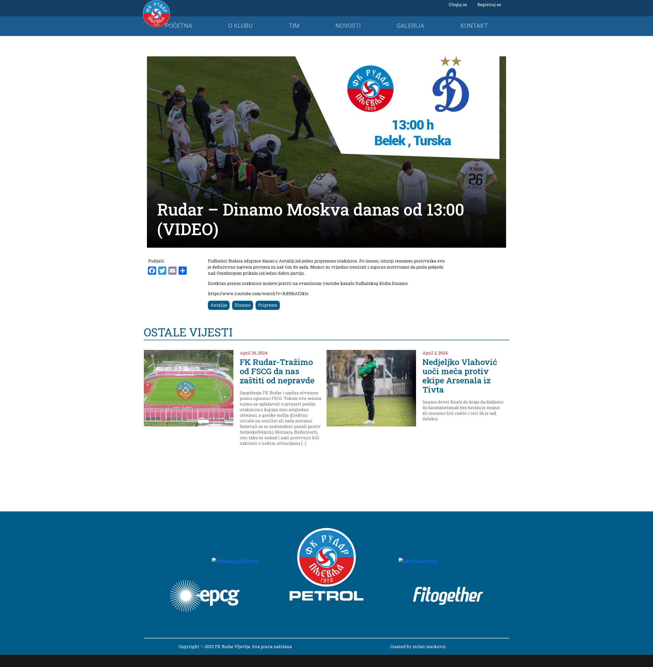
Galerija (410, 25)
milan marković (429, 646)
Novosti (348, 25)
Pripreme (267, 305)
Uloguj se (457, 4)
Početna (178, 25)
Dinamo (242, 305)
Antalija (218, 305)
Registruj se (489, 4)
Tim (294, 25)
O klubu (240, 25)
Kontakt (474, 25)
